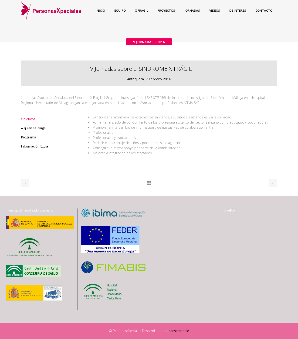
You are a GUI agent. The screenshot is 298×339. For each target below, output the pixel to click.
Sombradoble (179, 331)
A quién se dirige (33, 128)
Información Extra (34, 146)
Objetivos (28, 119)
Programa (28, 137)
